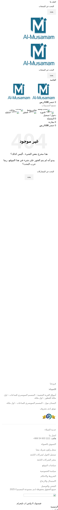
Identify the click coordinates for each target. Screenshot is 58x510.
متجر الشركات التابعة (46, 460)
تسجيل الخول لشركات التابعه (43, 455)
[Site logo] (39, 27)
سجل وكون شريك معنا (46, 450)
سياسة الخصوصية (48, 471)
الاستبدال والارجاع (48, 481)
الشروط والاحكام (48, 476)
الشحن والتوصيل (48, 486)
